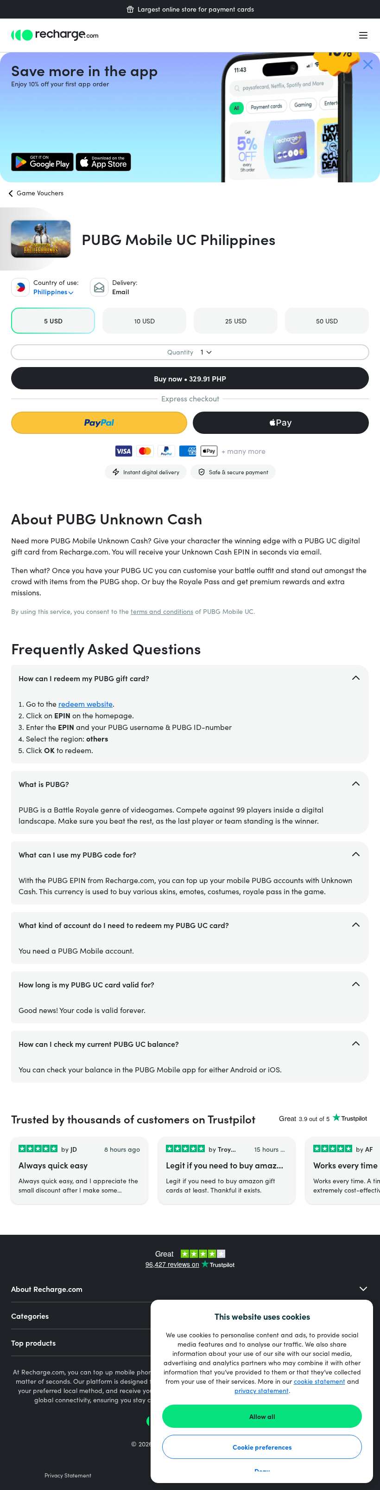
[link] (42, 162)
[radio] (53, 321)
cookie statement (319, 1381)
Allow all (262, 1416)
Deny (262, 1471)
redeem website (85, 704)
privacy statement (261, 1390)
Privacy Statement (67, 1475)
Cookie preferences (262, 1446)
